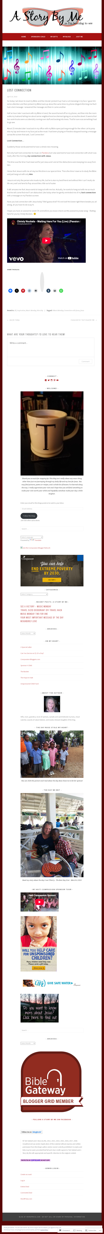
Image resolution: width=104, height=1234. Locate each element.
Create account (26, 1174)
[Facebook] (46, 380)
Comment (86, 361)
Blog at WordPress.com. (30, 1217)
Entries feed (25, 1186)
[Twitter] (49, 380)
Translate (38, 540)
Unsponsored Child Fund (30, 684)
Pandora (45, 153)
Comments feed (26, 1193)
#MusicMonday (58, 310)
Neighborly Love (29, 621)
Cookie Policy (44, 1230)
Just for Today (14, 320)
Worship (40, 310)
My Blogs (67, 36)
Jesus (82, 310)
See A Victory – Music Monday (36, 606)
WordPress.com (26, 1199)
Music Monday (31, 310)
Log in (23, 1180)
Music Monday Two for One (34, 613)
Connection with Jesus (72, 310)
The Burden (25, 671)
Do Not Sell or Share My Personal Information (63, 1217)
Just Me (79, 36)
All (15, 310)
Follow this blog (29, 516)
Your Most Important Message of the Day (42, 617)
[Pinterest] (55, 380)
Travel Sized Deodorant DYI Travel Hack (41, 610)
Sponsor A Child (38, 36)
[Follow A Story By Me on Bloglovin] (31, 1133)
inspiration (21, 310)
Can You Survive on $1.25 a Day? (32, 653)
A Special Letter (26, 647)
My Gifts (54, 36)
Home (23, 36)
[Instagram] (52, 380)
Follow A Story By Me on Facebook (52, 1119)
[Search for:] (52, 529)
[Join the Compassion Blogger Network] (35, 548)
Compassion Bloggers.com (30, 659)
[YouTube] (57, 380)
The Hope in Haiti (27, 677)
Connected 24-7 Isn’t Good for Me (83, 320)
